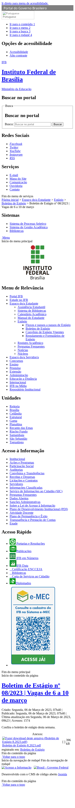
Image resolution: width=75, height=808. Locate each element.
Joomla (62, 774)
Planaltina (16, 424)
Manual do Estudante (31, 317)
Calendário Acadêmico (32, 314)
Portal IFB (16, 296)
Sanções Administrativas (25, 502)
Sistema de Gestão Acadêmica (29, 227)
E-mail (14, 175)
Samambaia (17, 435)
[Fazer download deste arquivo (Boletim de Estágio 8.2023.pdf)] (32, 742)
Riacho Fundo (19, 431)
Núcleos (23, 353)
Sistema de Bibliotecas (32, 310)
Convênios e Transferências (27, 473)
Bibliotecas (17, 231)
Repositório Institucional (25, 389)
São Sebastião (18, 438)
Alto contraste (18, 55)
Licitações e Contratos (24, 480)
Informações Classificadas (26, 487)
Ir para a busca (20, 31)
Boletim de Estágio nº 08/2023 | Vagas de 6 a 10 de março (35, 693)
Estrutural (16, 417)
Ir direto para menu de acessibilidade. (25, 3)
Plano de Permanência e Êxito (28, 516)
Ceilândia (16, 413)
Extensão (15, 371)
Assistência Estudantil (31, 307)
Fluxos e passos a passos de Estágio (48, 325)
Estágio (58, 199)
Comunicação (18, 182)
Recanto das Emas (21, 428)
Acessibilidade (19, 52)
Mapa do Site (18, 178)
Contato (15, 189)
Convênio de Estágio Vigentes (45, 332)
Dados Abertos (19, 498)
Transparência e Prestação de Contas (33, 520)
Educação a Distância (23, 378)
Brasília (14, 410)
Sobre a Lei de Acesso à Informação (32, 505)
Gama (13, 420)
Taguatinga (17, 442)
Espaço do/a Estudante (36, 199)
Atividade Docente (21, 512)
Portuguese (9, 16)
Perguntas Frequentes (31, 346)
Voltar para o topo (13, 756)
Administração (19, 375)
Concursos (16, 360)
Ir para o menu (20, 27)
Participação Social (22, 466)
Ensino (14, 364)
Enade (14, 523)
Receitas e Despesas (22, 477)
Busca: (9, 124)
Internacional (18, 382)
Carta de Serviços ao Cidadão (30, 576)
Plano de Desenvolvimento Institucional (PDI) (39, 509)
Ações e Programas (22, 462)
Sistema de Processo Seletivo (28, 223)
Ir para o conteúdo (22, 24)
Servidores (16, 484)
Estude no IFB (19, 300)
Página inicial (10, 199)
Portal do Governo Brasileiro (25, 8)
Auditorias (16, 469)
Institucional (17, 459)
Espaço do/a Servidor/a (24, 357)
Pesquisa (15, 368)
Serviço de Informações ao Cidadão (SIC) (36, 491)
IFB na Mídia (18, 386)
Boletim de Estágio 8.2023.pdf (21, 745)
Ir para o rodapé (21, 35)
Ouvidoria (16, 186)
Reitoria (15, 406)
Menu (6, 237)
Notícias (23, 350)
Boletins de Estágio (14, 203)
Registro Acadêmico (30, 343)
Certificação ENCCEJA (26, 569)
